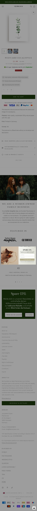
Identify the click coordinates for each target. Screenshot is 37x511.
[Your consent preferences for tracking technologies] (34, 508)
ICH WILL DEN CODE (27, 259)
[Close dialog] (35, 247)
